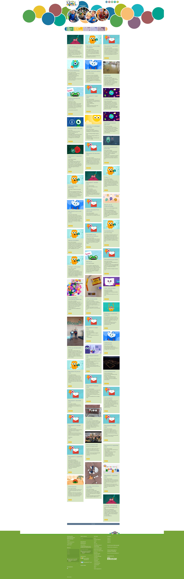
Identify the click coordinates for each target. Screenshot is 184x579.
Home (95, 538)
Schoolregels (96, 560)
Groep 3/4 (108, 539)
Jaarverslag (95, 552)
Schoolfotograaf (96, 564)
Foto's (95, 567)
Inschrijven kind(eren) (97, 539)
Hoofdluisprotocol (97, 561)
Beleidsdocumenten (97, 553)
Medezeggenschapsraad (98, 545)
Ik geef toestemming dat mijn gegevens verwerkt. (72, 560)
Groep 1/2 (108, 538)
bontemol (70, 83)
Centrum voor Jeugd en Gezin (98, 550)
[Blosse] (112, 559)
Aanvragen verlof (96, 554)
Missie (95, 542)
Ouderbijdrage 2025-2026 (88, 559)
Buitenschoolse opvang (97, 549)
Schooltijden (96, 557)
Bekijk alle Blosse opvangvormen (112, 547)
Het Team (95, 543)
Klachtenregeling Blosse (97, 568)
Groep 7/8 (108, 542)
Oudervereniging (96, 546)
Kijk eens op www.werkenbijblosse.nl (113, 553)
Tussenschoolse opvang (97, 547)
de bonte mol (88, 111)
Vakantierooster (96, 559)
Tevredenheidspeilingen (97, 556)
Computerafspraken (97, 563)
